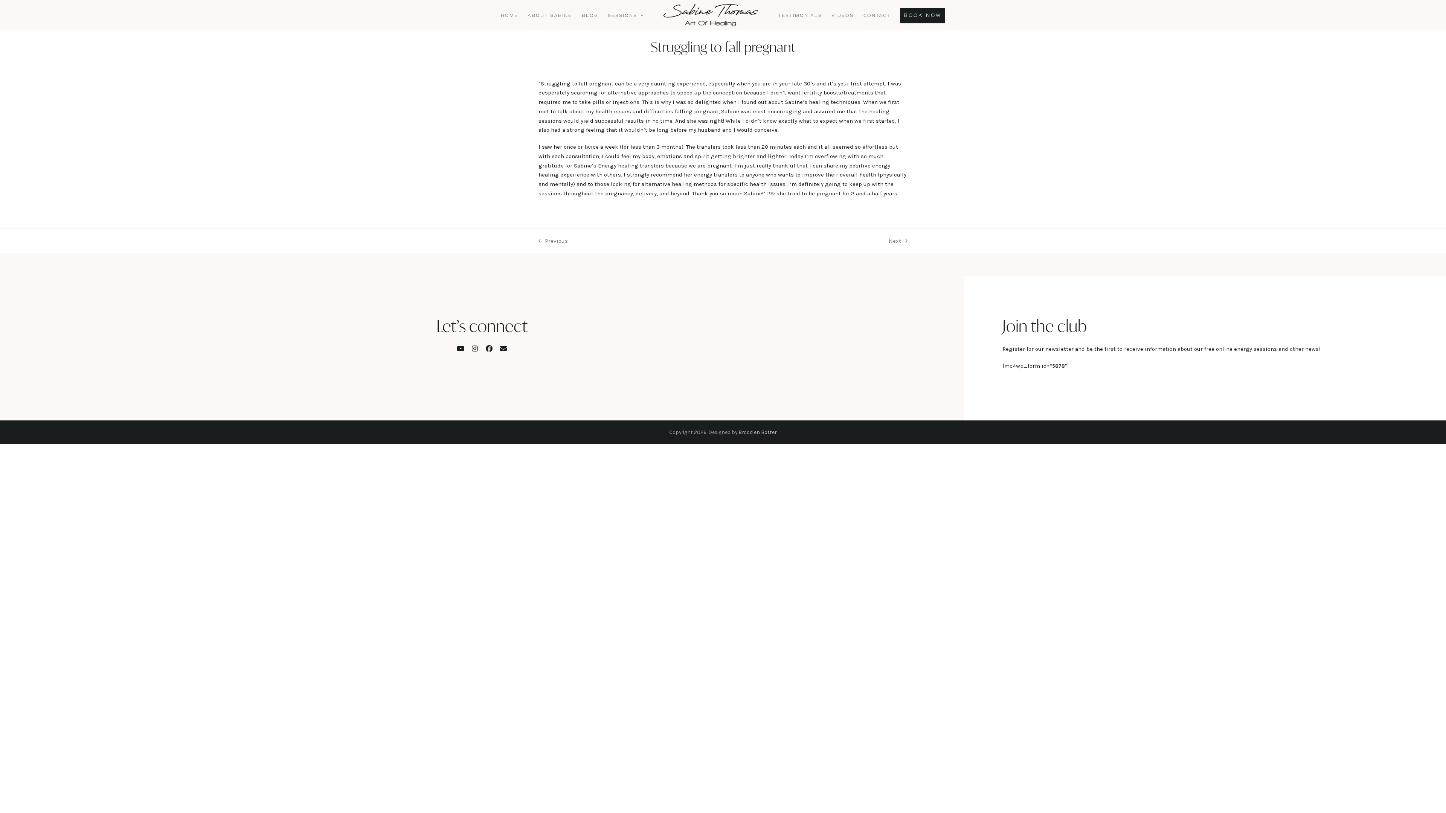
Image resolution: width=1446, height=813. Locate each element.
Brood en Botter (757, 432)
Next (895, 242)
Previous (553, 242)
